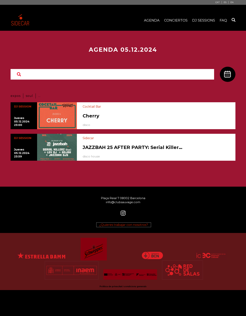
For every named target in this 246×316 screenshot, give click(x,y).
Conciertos (176, 20)
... (39, 96)
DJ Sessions (203, 20)
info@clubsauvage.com (123, 202)
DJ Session (22, 106)
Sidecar (88, 138)
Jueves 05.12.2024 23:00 (22, 121)
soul (29, 96)
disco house (91, 156)
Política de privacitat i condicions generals (123, 286)
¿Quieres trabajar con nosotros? (123, 225)
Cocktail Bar (92, 106)
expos (16, 96)
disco (86, 125)
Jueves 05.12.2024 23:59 (22, 153)
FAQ (223, 20)
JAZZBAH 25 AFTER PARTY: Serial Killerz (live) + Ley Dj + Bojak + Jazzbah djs (133, 147)
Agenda (152, 20)
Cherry (91, 116)
